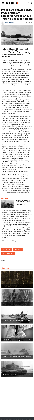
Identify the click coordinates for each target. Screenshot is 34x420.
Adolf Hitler (18, 249)
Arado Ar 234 (6, 249)
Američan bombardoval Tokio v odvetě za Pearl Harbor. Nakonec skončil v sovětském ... (23, 202)
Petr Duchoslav (9, 22)
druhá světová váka (8, 253)
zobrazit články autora (9, 24)
